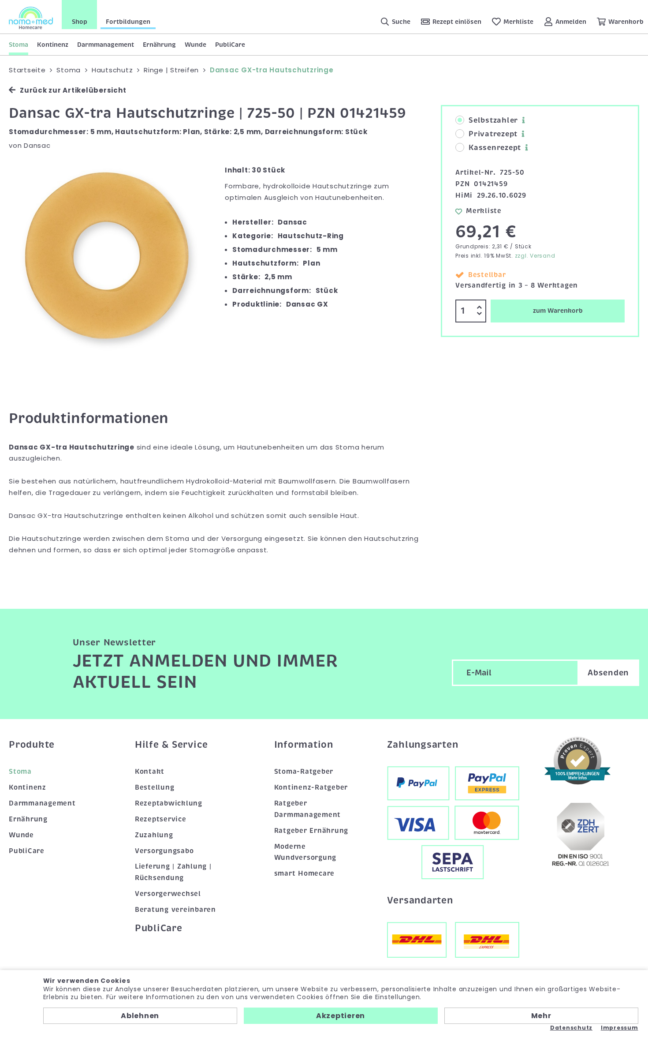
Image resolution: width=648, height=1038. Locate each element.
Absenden (608, 673)
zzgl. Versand (535, 255)
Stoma (18, 45)
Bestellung (155, 787)
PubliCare (230, 45)
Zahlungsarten (422, 744)
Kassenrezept (495, 147)
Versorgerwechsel (168, 894)
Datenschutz (571, 1027)
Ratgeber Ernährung (311, 831)
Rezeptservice (160, 819)
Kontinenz (52, 45)
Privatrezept (493, 134)
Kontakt (149, 772)
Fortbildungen (128, 22)
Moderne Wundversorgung (305, 852)
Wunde (195, 45)
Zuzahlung (154, 835)
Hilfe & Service (171, 744)
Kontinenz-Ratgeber (311, 787)
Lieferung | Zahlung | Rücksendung (173, 872)
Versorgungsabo (164, 851)
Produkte (32, 744)
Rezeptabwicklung (168, 803)
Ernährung (159, 45)
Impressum (619, 1027)
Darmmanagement (105, 45)
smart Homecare (304, 873)
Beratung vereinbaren (175, 910)
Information (303, 744)
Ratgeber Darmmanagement (307, 809)
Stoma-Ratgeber (304, 772)
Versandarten (420, 900)
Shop (79, 22)
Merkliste (484, 211)
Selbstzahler (493, 120)
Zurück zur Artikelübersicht (73, 90)
